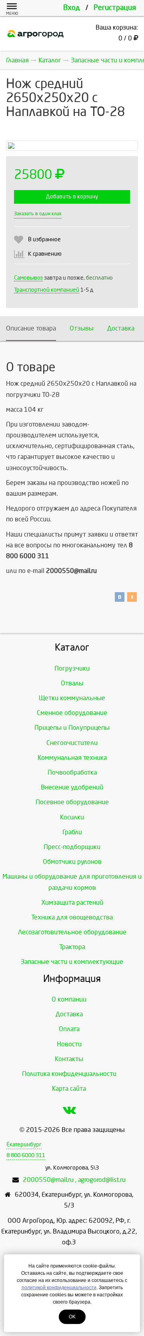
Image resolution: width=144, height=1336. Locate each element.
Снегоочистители (72, 742)
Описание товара (31, 328)
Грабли (72, 832)
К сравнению (45, 254)
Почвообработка (72, 772)
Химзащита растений (72, 902)
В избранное (44, 239)
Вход (71, 8)
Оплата (69, 1029)
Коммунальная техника (72, 757)
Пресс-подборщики (72, 846)
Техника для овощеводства (72, 917)
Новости (69, 1044)
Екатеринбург (24, 1145)
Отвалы (72, 683)
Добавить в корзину (72, 197)
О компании (69, 999)
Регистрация (115, 8)
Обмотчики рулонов (72, 861)
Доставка (120, 328)
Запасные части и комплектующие (72, 961)
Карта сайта (69, 1088)
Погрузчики (72, 668)
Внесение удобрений (72, 787)
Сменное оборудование (72, 712)
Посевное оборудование (72, 802)
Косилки (72, 817)
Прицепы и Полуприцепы (72, 727)
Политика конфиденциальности (69, 1073)
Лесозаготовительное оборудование (72, 932)
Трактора (72, 946)
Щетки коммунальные (72, 698)
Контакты (69, 1059)
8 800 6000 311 (25, 1155)
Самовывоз (28, 278)
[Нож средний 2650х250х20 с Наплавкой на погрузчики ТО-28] (72, 145)
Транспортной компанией (46, 290)
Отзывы (82, 328)
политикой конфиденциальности (59, 1287)
